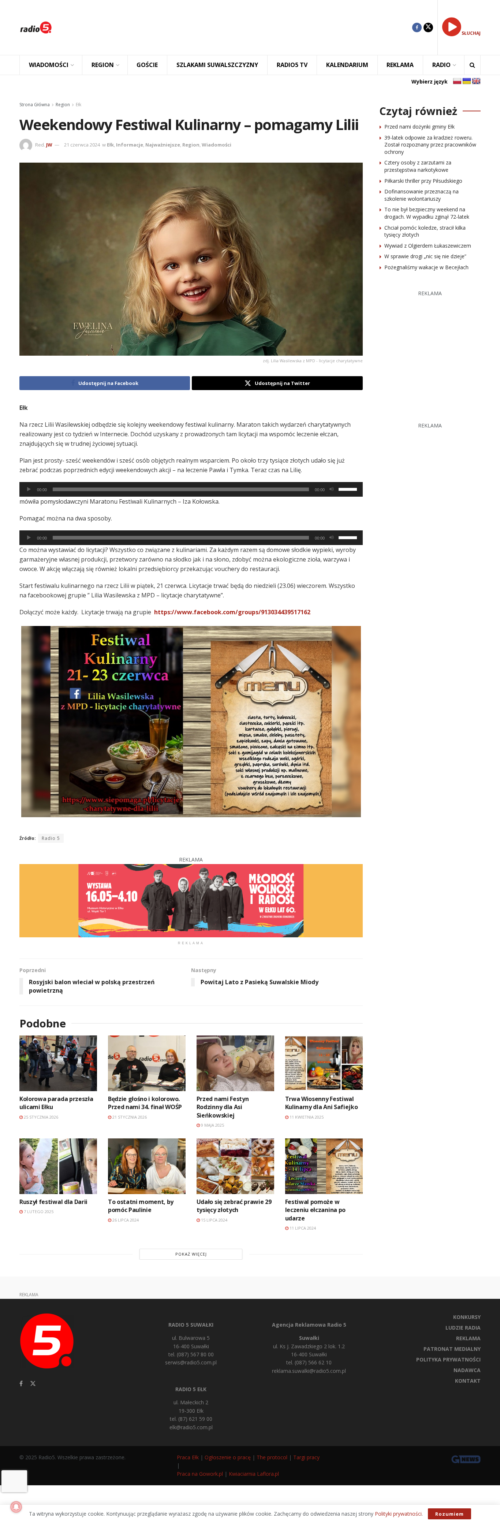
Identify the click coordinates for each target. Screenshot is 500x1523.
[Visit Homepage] (35, 27)
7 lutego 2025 (38, 1211)
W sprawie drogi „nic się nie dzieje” (425, 256)
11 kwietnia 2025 (306, 1117)
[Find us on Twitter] (428, 27)
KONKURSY (467, 1316)
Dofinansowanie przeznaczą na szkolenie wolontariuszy (421, 195)
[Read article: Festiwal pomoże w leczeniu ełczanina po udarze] (324, 1166)
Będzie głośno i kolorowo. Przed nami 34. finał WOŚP (145, 1103)
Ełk (78, 104)
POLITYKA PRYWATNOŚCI (448, 1359)
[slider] (349, 488)
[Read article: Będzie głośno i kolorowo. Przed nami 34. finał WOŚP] (147, 1063)
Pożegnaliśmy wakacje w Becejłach (426, 267)
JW (49, 144)
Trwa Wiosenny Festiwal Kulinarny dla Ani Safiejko (321, 1103)
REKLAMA (400, 65)
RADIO (441, 65)
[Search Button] (472, 65)
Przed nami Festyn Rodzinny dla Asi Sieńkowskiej (223, 1107)
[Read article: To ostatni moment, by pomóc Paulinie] (147, 1166)
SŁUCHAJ (471, 33)
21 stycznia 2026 (129, 1117)
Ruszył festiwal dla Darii (53, 1202)
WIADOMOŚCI (48, 65)
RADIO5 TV (292, 65)
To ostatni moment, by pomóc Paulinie (140, 1206)
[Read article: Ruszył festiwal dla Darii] (58, 1166)
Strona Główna (34, 104)
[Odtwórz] (29, 489)
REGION (103, 65)
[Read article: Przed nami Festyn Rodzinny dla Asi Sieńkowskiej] (235, 1063)
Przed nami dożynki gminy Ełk (419, 126)
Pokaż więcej (191, 1254)
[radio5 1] (191, 899)
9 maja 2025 (212, 1125)
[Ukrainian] (466, 81)
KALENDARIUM (347, 65)
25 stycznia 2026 (40, 1117)
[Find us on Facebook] (417, 27)
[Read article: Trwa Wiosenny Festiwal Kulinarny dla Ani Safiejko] (324, 1063)
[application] (191, 489)
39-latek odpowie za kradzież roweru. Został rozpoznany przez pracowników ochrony (430, 144)
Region (63, 104)
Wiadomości (216, 144)
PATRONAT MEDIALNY (452, 1348)
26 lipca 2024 (125, 1220)
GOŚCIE (147, 65)
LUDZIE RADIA (463, 1327)
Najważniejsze (162, 144)
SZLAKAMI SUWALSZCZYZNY (217, 65)
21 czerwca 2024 (82, 144)
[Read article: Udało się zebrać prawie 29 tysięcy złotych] (235, 1166)
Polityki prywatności (398, 1513)
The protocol (272, 1457)
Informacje (129, 144)
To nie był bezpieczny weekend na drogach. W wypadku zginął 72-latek (426, 213)
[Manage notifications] (16, 1507)
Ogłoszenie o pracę (228, 1457)
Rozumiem (449, 1514)
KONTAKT (468, 1380)
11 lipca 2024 (302, 1228)
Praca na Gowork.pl (200, 1473)
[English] (476, 81)
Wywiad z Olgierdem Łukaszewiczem (427, 245)
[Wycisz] (331, 489)
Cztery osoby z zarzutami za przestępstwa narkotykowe (417, 166)
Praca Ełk (188, 1457)
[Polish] (457, 81)
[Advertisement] (237, 27)
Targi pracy (306, 1457)
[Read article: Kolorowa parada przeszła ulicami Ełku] (58, 1063)
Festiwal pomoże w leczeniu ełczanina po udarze (315, 1210)
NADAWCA (467, 1370)
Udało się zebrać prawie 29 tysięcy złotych (234, 1206)
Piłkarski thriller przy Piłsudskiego (423, 180)
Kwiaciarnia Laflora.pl (254, 1473)
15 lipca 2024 (213, 1220)
